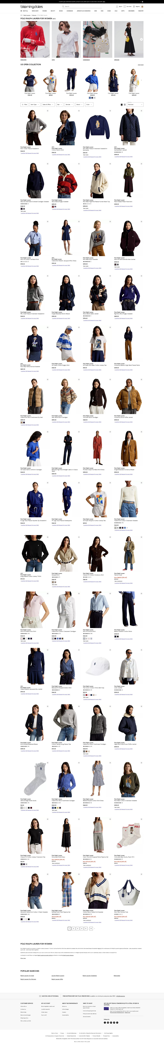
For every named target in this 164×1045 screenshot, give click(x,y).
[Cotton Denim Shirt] (66, 127)
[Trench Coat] (129, 553)
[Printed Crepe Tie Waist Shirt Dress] (97, 448)
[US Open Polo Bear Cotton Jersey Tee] (97, 343)
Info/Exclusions (120, 996)
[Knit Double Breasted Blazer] (35, 722)
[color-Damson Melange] (115, 264)
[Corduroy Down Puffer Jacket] (129, 395)
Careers (64, 1012)
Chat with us (23, 1006)
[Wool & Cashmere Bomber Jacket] (129, 237)
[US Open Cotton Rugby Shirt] (66, 343)
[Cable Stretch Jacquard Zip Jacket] (35, 666)
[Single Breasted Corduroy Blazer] (129, 448)
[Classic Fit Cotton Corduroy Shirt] (97, 553)
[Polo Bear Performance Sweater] (35, 343)
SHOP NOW (101, 1)
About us (64, 1006)
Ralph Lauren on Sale (27, 975)
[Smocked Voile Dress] (66, 835)
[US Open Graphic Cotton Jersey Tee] (50, 80)
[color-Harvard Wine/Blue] (55, 207)
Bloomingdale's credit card (47, 1006)
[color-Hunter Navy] (55, 638)
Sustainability (65, 1015)
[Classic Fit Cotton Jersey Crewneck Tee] (35, 835)
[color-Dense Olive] (62, 638)
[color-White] (94, 98)
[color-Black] (118, 636)
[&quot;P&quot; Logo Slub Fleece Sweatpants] (66, 499)
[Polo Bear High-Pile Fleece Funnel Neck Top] (97, 180)
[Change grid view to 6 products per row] (125, 104)
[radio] (90, 98)
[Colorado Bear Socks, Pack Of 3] (129, 835)
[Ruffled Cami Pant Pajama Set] (66, 890)
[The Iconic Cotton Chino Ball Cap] (97, 666)
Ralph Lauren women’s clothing (45, 955)
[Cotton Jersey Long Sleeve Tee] (66, 722)
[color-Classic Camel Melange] (86, 751)
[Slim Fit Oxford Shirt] (97, 609)
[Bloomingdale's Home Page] (31, 7)
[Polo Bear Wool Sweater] (97, 237)
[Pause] (142, 2)
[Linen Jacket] (129, 666)
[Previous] (22, 127)
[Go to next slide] (140, 2)
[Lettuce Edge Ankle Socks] (35, 779)
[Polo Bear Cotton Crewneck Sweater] (129, 779)
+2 (95, 695)
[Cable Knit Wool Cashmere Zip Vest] (35, 395)
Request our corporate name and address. (97, 1038)
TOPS (53, 60)
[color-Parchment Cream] (115, 528)
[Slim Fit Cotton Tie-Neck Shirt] (35, 237)
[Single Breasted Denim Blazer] (66, 292)
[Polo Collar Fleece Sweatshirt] (35, 127)
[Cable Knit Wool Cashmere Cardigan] (97, 722)
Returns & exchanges (25, 1015)
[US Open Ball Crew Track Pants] (71, 80)
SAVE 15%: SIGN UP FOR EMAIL (50, 996)
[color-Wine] (31, 808)
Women (34, 15)
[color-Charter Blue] (60, 638)
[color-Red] (86, 695)
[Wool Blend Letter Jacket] (97, 292)
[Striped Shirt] (66, 553)
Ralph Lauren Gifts (57, 979)
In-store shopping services (89, 1010)
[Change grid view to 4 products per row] (121, 105)
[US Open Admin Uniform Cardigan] (35, 448)
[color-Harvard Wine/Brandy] (53, 207)
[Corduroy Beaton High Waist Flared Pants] (129, 343)
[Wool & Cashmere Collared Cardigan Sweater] (35, 180)
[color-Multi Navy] (91, 695)
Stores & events (87, 1016)
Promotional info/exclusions (117, 1012)
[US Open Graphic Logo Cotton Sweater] (134, 80)
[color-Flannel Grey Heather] (24, 209)
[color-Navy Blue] (122, 528)
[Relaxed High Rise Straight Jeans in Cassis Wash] (66, 448)
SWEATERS (23, 60)
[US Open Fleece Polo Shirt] (92, 80)
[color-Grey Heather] (21, 808)
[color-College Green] (55, 808)
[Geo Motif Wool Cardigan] (66, 395)
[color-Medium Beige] (21, 422)
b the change (65, 1009)
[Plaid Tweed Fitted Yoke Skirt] (129, 180)
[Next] (141, 39)
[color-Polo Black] (120, 528)
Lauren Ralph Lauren (58, 975)
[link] (29, 94)
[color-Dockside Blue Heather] (21, 209)
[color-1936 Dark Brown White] (55, 582)
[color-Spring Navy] (24, 422)
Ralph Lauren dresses (68, 955)
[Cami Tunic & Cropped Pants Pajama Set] (97, 835)
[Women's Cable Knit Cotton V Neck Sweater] (35, 890)
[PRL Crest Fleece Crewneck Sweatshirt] (35, 292)
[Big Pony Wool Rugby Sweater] (129, 292)
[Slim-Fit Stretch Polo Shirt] (35, 609)
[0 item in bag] (142, 6)
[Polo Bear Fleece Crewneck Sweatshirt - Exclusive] (97, 127)
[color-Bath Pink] (89, 638)
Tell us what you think (25, 1020)
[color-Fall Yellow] (58, 808)
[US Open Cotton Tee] (29, 80)
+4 (127, 527)
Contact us (23, 1009)
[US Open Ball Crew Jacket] (113, 80)
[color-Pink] (21, 638)
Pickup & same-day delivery (89, 1013)
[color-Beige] (94, 695)
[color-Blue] (90, 98)
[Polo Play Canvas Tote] (129, 890)
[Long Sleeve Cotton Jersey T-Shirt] (35, 553)
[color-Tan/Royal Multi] (53, 582)
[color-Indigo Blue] (29, 638)
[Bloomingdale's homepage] (21, 15)
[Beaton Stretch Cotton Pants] (129, 609)
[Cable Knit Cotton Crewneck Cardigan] (66, 609)
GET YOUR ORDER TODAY (66, 1)
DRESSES (116, 60)
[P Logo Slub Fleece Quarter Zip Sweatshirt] (35, 499)
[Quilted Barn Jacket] (129, 127)
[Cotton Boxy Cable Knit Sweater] (97, 890)
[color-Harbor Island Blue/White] (91, 638)
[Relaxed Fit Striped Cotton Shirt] (66, 666)
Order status (44, 1012)
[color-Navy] (92, 98)
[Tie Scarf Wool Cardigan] (97, 395)
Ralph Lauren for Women (28, 979)
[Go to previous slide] (21, 2)
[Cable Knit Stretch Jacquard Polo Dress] (66, 237)
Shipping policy (24, 1018)
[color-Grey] (84, 751)
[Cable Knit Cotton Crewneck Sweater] (129, 499)
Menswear (117, 975)
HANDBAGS (86, 60)
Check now (127, 1012)
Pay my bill (44, 1015)
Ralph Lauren (27, 15)
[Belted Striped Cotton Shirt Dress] (97, 779)
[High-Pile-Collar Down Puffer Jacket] (129, 722)
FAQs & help (23, 1012)
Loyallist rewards (45, 1009)
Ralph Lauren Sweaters (90, 975)
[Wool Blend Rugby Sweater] (66, 180)
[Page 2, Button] (95, 929)
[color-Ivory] (24, 808)
